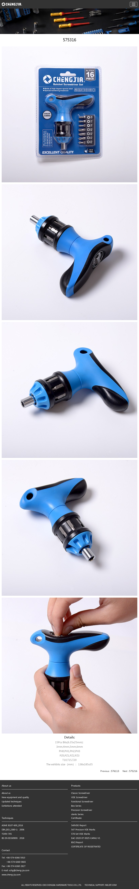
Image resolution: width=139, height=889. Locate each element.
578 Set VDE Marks (80, 834)
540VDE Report (78, 825)
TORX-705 (7, 834)
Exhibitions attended (12, 806)
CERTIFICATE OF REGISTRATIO (86, 846)
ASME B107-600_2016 (12, 825)
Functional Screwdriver (82, 801)
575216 (133, 771)
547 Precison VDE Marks (83, 829)
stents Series (77, 814)
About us (6, 793)
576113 (115, 771)
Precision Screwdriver (81, 810)
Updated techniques (12, 801)
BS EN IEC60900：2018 (13, 838)
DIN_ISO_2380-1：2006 (13, 829)
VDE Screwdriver (79, 797)
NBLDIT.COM (111, 885)
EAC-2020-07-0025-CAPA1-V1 (85, 838)
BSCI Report (77, 842)
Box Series (76, 806)
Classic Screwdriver (80, 793)
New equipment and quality (15, 797)
